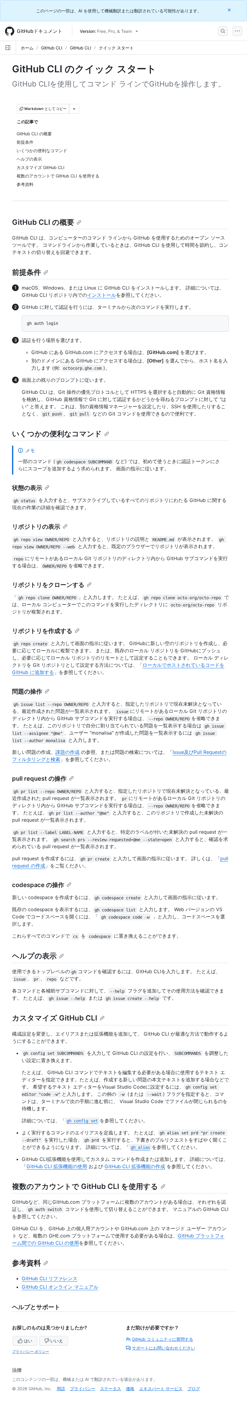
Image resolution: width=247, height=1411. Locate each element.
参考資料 (26, 1263)
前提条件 (26, 272)
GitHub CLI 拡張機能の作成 (135, 1166)
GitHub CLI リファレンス (49, 1278)
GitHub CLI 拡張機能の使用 (57, 1166)
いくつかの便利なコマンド (57, 433)
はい (28, 1340)
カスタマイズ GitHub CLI (54, 1018)
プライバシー (82, 1388)
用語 (61, 1388)
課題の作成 (67, 752)
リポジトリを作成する (42, 631)
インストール (101, 295)
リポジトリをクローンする (48, 584)
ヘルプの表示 (34, 956)
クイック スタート (116, 47)
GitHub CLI (51, 47)
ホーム (27, 47)
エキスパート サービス (161, 1388)
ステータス (110, 1388)
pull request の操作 (39, 778)
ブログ (193, 1388)
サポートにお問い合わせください (163, 1347)
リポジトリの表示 (36, 526)
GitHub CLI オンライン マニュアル (60, 1287)
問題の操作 (27, 691)
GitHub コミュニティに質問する (162, 1339)
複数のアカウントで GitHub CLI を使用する (85, 1186)
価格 (130, 1388)
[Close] (230, 9)
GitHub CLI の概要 (43, 222)
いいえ (56, 1340)
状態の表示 (27, 487)
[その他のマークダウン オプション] (74, 109)
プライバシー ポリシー (30, 1351)
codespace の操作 (38, 885)
